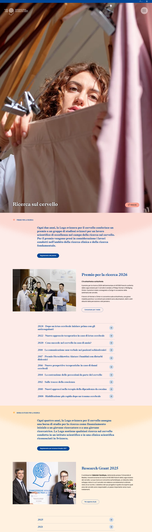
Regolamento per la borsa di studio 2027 (53, 448)
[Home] (16, 16)
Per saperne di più (90, 502)
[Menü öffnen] (144, 10)
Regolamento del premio (48, 255)
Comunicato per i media (92, 310)
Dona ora (133, 205)
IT (140, 1)
